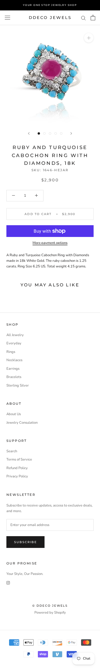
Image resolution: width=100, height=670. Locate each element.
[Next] (71, 133)
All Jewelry (15, 335)
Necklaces (14, 360)
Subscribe (25, 542)
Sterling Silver (17, 385)
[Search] (83, 17)
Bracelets (13, 377)
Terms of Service (19, 459)
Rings (10, 351)
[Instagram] (8, 583)
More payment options (50, 242)
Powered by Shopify (50, 612)
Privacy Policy (17, 476)
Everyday (13, 343)
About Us (13, 414)
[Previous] (29, 133)
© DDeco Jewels (50, 605)
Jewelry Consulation (22, 422)
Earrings (12, 368)
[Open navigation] (7, 18)
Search (11, 451)
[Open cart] (93, 17)
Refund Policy (17, 468)
